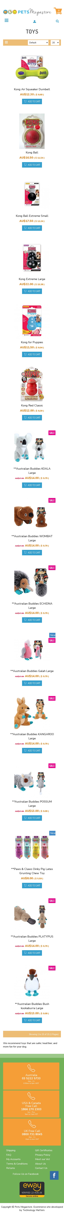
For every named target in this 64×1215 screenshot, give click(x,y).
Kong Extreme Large (32, 279)
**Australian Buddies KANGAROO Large (32, 736)
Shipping (10, 1150)
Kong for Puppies (32, 342)
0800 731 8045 (32, 1134)
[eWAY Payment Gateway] (32, 1196)
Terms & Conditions (17, 1163)
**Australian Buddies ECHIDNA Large (32, 606)
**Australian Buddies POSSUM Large (32, 804)
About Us (40, 1163)
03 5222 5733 (31, 1078)
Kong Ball (32, 152)
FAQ (8, 1155)
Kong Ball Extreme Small (32, 216)
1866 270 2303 (31, 1109)
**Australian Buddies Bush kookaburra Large (32, 1006)
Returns (10, 1168)
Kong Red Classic (32, 405)
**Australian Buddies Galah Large (32, 671)
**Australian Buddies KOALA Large (32, 471)
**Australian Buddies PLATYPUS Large (32, 939)
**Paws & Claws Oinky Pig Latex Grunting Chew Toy (32, 871)
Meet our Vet (42, 1159)
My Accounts (13, 1159)
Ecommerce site (42, 1206)
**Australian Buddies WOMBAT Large (32, 538)
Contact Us (41, 1168)
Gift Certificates (43, 1150)
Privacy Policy (42, 1155)
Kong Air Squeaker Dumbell (32, 89)
